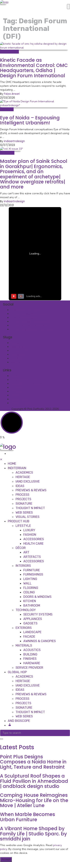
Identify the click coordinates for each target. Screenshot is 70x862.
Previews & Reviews (31, 490)
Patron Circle (19, 399)
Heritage (23, 477)
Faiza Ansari (12, 94)
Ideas (20, 486)
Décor (21, 548)
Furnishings (33, 574)
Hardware (31, 663)
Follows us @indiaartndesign (32, 322)
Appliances (32, 619)
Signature (24, 503)
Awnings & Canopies (39, 641)
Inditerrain (7, 109)
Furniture (31, 570)
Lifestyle (23, 526)
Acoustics (32, 650)
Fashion (29, 534)
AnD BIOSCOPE (19, 721)
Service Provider (29, 667)
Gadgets (30, 623)
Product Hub (19, 351)
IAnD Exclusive (9, 52)
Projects (23, 499)
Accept (6, 859)
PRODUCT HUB (18, 521)
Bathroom (31, 605)
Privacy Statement (23, 380)
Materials (24, 645)
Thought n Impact (30, 508)
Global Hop (18, 355)
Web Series (24, 512)
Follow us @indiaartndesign (31, 314)
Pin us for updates (25, 318)
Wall (27, 583)
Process (22, 495)
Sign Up (16, 362)
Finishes (30, 659)
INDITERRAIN (17, 468)
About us (17, 391)
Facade (29, 636)
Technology (26, 610)
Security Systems (37, 614)
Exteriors (24, 628)
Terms (15, 376)
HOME (12, 463)
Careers (16, 395)
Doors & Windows (37, 597)
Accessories (33, 539)
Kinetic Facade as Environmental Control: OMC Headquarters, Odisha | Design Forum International (34, 68)
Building (30, 654)
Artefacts (32, 557)
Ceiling (29, 592)
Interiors (23, 566)
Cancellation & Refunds (27, 384)
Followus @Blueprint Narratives (33, 329)
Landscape (32, 632)
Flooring (30, 588)
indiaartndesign (14, 141)
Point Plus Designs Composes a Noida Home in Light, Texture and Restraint (33, 761)
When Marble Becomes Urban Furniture (27, 817)
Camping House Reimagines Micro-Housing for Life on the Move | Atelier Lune (34, 800)
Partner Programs (22, 403)
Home (15, 343)
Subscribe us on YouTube (30, 325)
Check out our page (26, 310)
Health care (33, 543)
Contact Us (18, 388)
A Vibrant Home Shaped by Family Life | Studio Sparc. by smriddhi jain (33, 833)
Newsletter (7, 153)
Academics (24, 472)
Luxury (29, 530)
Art (26, 552)
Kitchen (29, 601)
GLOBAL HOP (17, 672)
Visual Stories (27, 517)
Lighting (30, 579)
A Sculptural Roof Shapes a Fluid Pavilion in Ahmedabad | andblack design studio (34, 781)
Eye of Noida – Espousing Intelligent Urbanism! (30, 120)
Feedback (17, 358)
